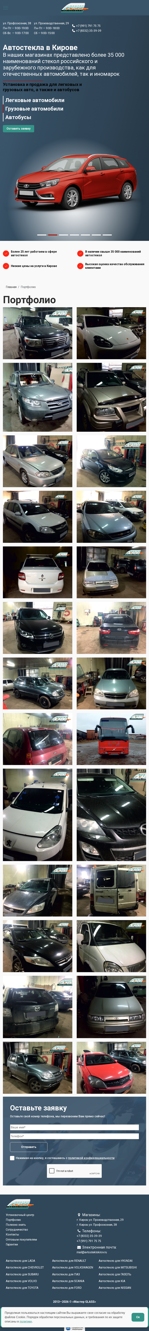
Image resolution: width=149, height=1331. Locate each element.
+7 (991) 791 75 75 (87, 26)
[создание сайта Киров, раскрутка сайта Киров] (74, 1328)
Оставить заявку (19, 128)
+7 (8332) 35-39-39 (88, 30)
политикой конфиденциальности (91, 1158)
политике (26, 1321)
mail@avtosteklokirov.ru (92, 1252)
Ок (138, 1317)
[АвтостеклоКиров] (74, 8)
